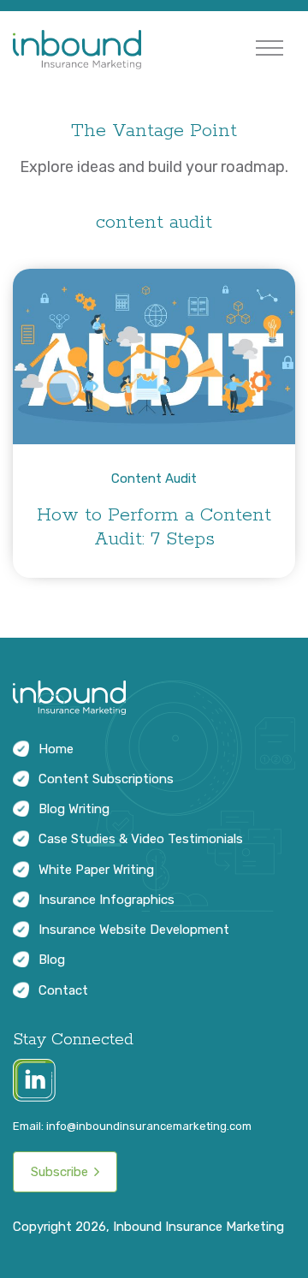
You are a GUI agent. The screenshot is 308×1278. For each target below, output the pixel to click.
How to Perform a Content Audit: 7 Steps (154, 527)
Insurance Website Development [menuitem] (133, 929)
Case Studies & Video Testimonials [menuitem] (140, 839)
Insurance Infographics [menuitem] (106, 899)
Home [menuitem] (56, 749)
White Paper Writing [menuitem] (96, 869)
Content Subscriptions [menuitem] (106, 779)
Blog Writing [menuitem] (74, 809)
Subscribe (59, 1172)
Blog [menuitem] (51, 959)
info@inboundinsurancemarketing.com (149, 1126)
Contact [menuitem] (63, 990)
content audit (154, 478)
